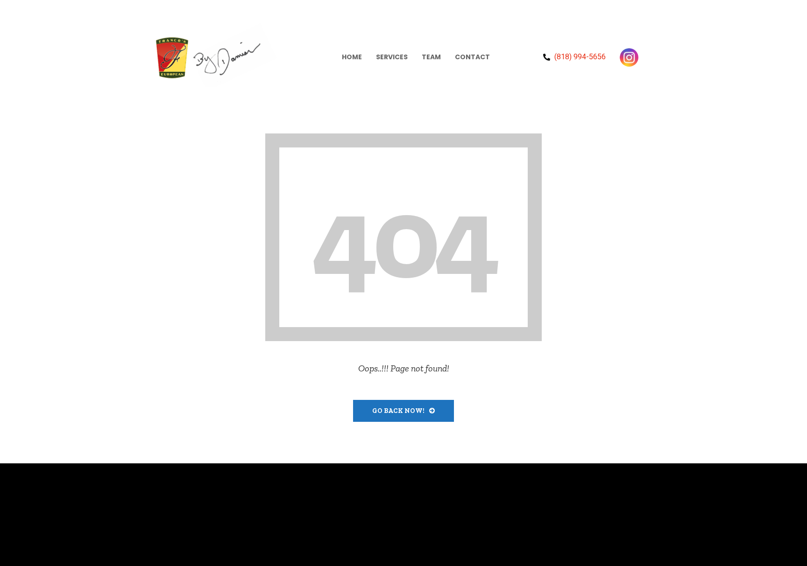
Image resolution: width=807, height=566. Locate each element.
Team (431, 57)
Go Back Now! (398, 411)
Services (392, 57)
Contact (472, 57)
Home (352, 57)
